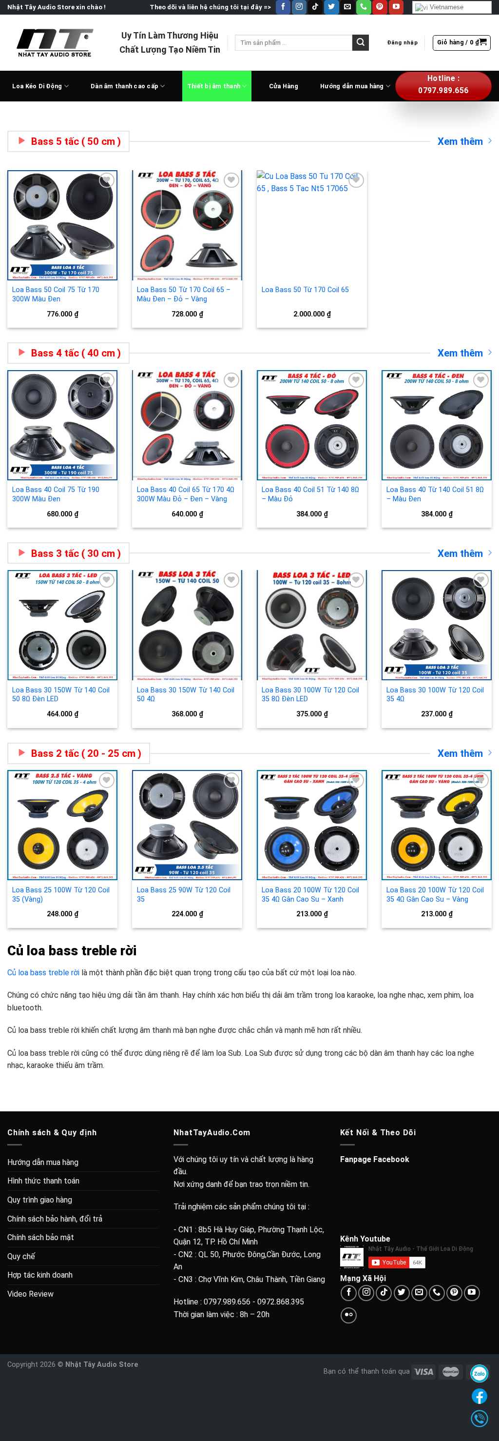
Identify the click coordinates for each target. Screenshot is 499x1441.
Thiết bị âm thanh (213, 86)
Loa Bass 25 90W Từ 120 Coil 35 (183, 895)
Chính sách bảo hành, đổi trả (54, 1219)
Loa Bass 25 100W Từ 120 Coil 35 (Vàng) (61, 895)
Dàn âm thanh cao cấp (124, 86)
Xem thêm (460, 141)
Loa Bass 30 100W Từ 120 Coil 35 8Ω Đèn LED (310, 695)
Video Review (30, 1294)
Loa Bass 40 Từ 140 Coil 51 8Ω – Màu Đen (435, 494)
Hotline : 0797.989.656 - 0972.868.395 (238, 1301)
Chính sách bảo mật (40, 1237)
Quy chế (21, 1256)
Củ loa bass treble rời (43, 972)
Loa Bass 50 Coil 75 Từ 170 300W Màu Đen (55, 294)
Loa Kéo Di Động (37, 86)
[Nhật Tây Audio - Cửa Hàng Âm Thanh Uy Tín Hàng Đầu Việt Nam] (56, 42)
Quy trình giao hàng (39, 1199)
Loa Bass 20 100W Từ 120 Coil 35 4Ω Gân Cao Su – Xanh (310, 895)
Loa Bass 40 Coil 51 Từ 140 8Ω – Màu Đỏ (310, 494)
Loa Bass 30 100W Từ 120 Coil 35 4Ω (435, 695)
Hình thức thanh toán (43, 1180)
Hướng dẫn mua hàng (352, 86)
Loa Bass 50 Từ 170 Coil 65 (305, 290)
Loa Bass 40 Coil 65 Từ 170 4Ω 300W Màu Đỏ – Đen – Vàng (185, 494)
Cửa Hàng (283, 86)
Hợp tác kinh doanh (40, 1275)
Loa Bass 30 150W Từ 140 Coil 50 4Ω (185, 695)
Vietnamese (445, 7)
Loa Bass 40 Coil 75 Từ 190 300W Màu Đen (55, 494)
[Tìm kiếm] (360, 43)
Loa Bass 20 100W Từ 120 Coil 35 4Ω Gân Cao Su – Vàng (435, 895)
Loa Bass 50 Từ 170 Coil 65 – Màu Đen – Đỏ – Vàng (183, 294)
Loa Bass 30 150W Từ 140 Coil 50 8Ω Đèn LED (61, 695)
